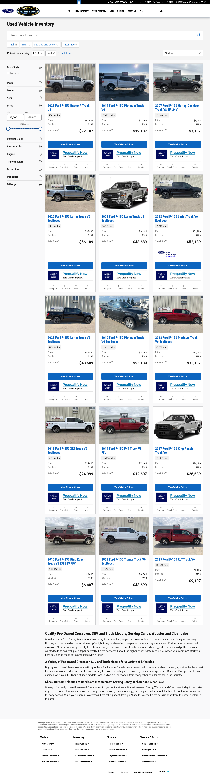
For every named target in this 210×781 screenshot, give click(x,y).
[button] (70, 115)
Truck (12, 44)
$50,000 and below (46, 44)
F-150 (36, 53)
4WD (26, 44)
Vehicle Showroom (50, 756)
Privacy (124, 772)
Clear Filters (64, 53)
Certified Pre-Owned (84, 756)
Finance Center (115, 744)
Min (8, 112)
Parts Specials (148, 750)
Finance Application (117, 750)
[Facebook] (79, 2)
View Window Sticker (70, 144)
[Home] (8, 11)
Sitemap (111, 772)
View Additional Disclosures (143, 772)
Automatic (70, 44)
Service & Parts (117, 10)
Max (26, 112)
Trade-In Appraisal (117, 761)
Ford (49, 53)
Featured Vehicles (49, 761)
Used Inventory (99, 10)
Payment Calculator (117, 756)
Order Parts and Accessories (154, 756)
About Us (132, 10)
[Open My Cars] (161, 10)
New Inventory (82, 10)
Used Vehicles (81, 750)
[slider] (8, 129)
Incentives (46, 750)
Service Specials (149, 744)
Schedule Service (149, 761)
